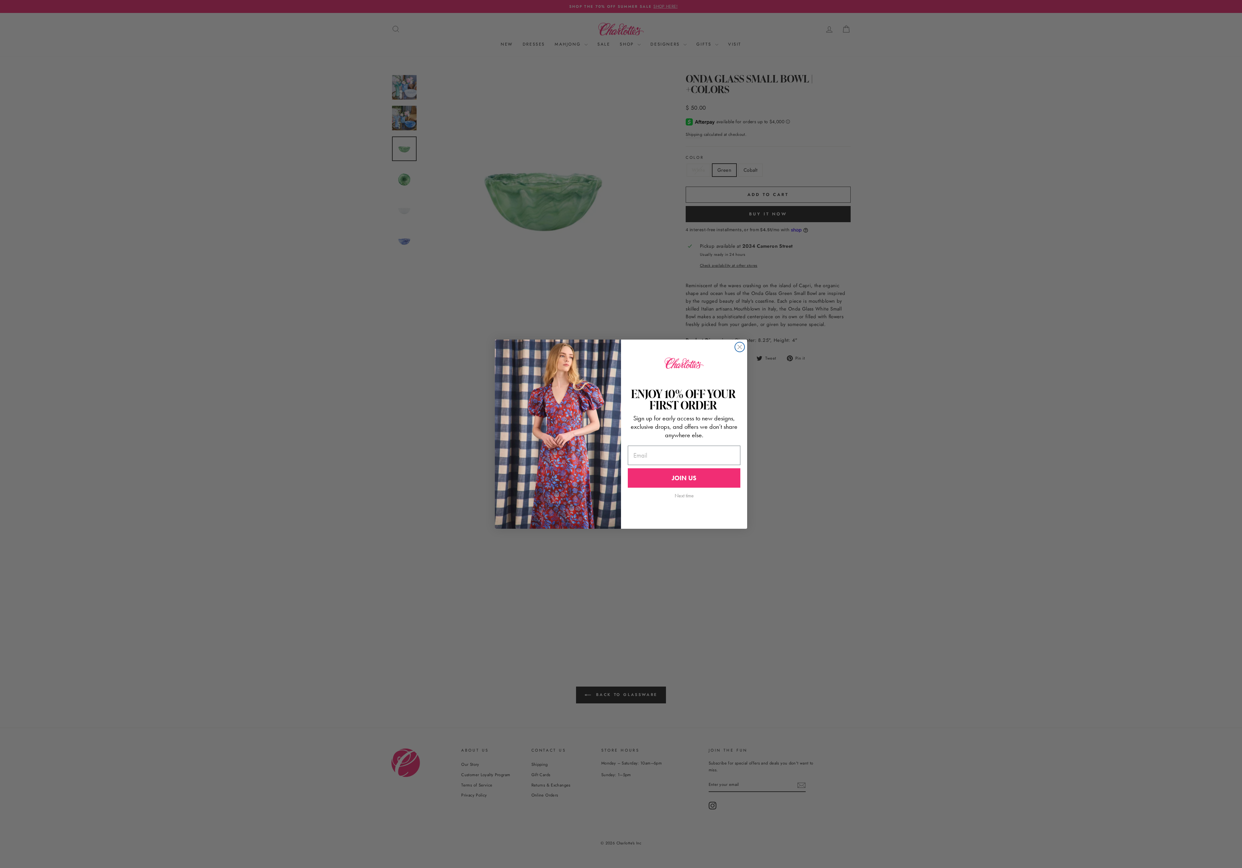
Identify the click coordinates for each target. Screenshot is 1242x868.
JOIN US (684, 478)
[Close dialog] (740, 347)
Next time (684, 495)
